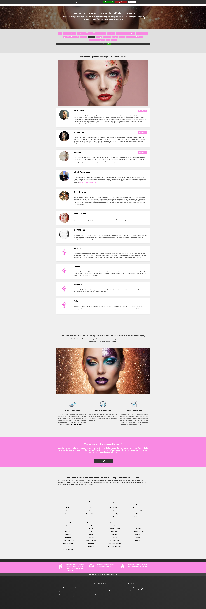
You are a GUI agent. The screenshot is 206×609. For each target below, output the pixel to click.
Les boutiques (61, 592)
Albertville (68, 493)
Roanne (115, 519)
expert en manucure (142, 33)
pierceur (122, 37)
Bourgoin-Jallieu (68, 522)
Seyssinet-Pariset (138, 499)
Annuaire (60, 588)
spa (108, 40)
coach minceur (82, 33)
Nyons (114, 496)
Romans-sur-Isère (114, 522)
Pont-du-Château (114, 508)
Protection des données (63, 598)
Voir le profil (143, 111)
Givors (91, 508)
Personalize (132, 2)
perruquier (115, 37)
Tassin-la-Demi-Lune (138, 502)
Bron (68, 528)
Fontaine (91, 502)
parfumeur (107, 37)
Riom (114, 516)
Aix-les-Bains (68, 490)
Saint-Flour (114, 537)
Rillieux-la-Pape (115, 514)
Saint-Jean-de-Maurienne (114, 543)
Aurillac (68, 508)
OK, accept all (109, 2)
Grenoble (91, 511)
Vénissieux (138, 519)
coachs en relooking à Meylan (88, 182)
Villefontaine (138, 528)
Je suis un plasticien (103, 461)
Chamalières (68, 534)
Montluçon (114, 490)
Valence (138, 514)
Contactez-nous (61, 602)
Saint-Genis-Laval (114, 540)
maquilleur (91, 37)
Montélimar (91, 546)
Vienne (138, 525)
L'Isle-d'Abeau (91, 528)
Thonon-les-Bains (138, 508)
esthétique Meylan (93, 594)
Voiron (138, 537)
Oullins (114, 499)
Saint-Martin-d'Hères (138, 490)
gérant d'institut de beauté (71, 37)
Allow (109, 43)
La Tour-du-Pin (91, 519)
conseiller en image (100, 33)
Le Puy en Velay (91, 522)
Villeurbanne (138, 534)
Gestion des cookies (62, 600)
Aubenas (68, 505)
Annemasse (68, 499)
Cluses (68, 546)
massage (99, 37)
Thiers (138, 505)
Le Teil (91, 525)
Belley (68, 511)
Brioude (68, 525)
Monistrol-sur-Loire (91, 540)
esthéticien (111, 33)
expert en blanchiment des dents (125, 33)
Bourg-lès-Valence (68, 519)
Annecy (68, 496)
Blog (59, 594)
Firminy (91, 499)
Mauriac (91, 534)
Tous (60, 33)
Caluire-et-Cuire (68, 531)
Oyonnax (114, 502)
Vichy (138, 522)
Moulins (115, 493)
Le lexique (60, 604)
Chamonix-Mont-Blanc (68, 540)
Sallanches (138, 496)
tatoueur (113, 40)
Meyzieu (91, 537)
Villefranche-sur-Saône (138, 531)
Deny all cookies (121, 2)
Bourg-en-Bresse (68, 516)
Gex (91, 505)
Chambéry (68, 537)
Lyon (91, 531)
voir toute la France (76, 424)
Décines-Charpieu (91, 490)
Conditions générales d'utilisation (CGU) (67, 596)
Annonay (68, 502)
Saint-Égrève (114, 531)
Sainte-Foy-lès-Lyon (115, 528)
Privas (114, 511)
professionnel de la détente (134, 37)
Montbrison (91, 543)
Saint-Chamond (115, 525)
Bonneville (68, 514)
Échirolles (91, 496)
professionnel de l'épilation (97, 40)
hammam (83, 37)
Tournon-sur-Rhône (138, 511)
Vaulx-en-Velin (138, 516)
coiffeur (90, 33)
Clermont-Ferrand (68, 543)
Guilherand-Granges (91, 514)
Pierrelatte (114, 505)
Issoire (91, 516)
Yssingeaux (138, 540)
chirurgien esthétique (69, 33)
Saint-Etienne (114, 534)
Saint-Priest (138, 493)
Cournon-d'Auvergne (68, 549)
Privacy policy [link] (141, 2)
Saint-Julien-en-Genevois (114, 546)
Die (91, 493)
